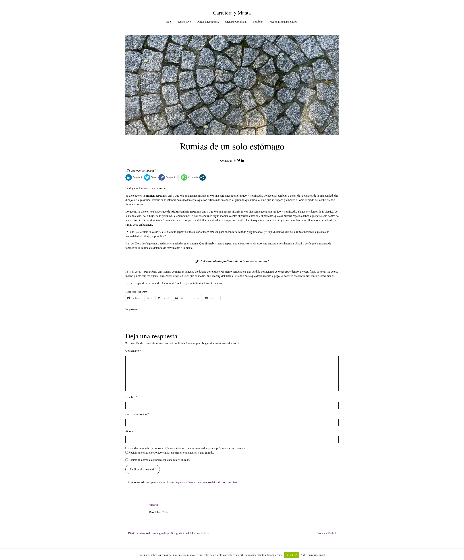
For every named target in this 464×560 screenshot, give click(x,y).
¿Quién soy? (184, 21)
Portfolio (258, 21)
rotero (153, 504)
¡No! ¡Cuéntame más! (312, 554)
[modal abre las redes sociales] (202, 177)
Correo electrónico (137, 414)
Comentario (133, 350)
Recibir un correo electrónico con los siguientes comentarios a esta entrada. (171, 452)
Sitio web (130, 431)
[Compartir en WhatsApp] (189, 177)
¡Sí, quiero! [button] (291, 555)
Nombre (131, 397)
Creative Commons (236, 21)
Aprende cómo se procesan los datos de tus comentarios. (208, 482)
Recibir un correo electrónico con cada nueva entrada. (159, 460)
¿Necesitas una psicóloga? (283, 21)
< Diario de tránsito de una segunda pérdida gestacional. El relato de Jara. (167, 533)
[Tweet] (150, 177)
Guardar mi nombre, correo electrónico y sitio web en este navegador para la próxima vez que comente (187, 448)
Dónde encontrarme (208, 21)
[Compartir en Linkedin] (133, 177)
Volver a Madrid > (328, 533)
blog (168, 21)
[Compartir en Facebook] (166, 177)
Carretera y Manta (232, 12)
